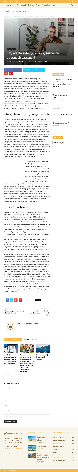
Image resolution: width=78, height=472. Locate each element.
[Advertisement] (52, 11)
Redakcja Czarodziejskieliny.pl (18, 61)
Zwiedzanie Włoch (58, 446)
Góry (38, 5)
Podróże (31, 5)
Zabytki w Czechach (58, 455)
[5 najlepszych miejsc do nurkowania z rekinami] (43, 348)
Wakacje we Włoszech (59, 438)
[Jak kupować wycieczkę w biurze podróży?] (32, 439)
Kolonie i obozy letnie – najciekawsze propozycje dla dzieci (39, 313)
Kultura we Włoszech (59, 460)
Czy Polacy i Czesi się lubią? (62, 114)
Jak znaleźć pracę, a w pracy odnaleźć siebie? (14, 312)
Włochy (55, 452)
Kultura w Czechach (58, 443)
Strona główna (10, 5)
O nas (5, 1)
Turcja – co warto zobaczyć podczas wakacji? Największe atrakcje (43, 456)
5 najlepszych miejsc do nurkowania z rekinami (42, 357)
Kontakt (17, 1)
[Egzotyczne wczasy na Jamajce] (32, 448)
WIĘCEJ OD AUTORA (30, 339)
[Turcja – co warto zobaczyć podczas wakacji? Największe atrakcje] (32, 455)
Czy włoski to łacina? (60, 106)
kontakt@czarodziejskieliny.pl (13, 448)
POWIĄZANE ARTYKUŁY (13, 339)
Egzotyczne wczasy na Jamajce (43, 447)
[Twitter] (72, 1)
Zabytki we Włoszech (59, 440)
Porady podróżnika (48, 5)
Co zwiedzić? (22, 5)
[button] (72, 5)
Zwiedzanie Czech (58, 458)
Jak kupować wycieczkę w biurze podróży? (42, 438)
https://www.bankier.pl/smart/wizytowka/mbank (18, 103)
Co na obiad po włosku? (61, 123)
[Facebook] (69, 1)
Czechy (55, 449)
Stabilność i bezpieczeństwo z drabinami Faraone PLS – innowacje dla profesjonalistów (10, 359)
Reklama (10, 1)
